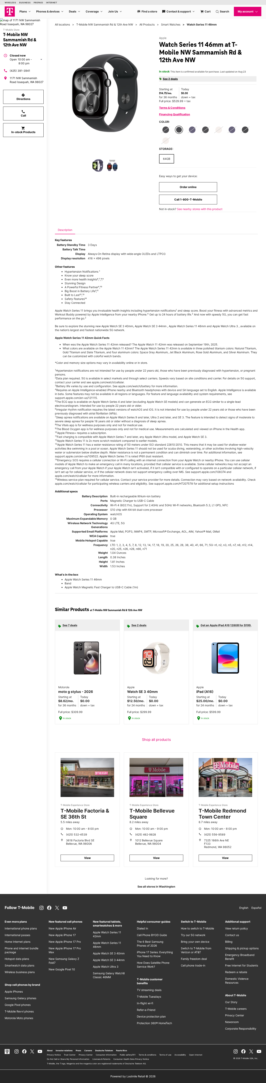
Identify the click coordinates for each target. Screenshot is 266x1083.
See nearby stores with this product (199, 209)
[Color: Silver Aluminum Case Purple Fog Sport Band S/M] (192, 129)
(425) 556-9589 (214, 834)
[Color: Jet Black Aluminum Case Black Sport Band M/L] (179, 129)
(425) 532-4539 (76, 834)
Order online (188, 187)
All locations (62, 24)
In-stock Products (23, 130)
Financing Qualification (174, 114)
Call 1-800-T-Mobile (188, 199)
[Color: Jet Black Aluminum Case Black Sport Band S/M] (245, 129)
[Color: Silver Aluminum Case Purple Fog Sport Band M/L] (232, 129)
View (87, 858)
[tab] (65, 230)
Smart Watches (170, 24)
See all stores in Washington (156, 886)
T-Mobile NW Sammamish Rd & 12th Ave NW (104, 24)
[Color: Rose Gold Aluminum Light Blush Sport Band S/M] (218, 129)
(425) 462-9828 (145, 834)
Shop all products (156, 740)
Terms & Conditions (172, 107)
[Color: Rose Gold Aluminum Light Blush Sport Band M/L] (165, 140)
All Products (147, 24)
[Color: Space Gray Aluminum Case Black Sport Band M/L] (165, 129)
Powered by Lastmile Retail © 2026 (133, 1076)
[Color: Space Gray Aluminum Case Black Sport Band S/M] (205, 129)
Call (23, 113)
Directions (23, 97)
